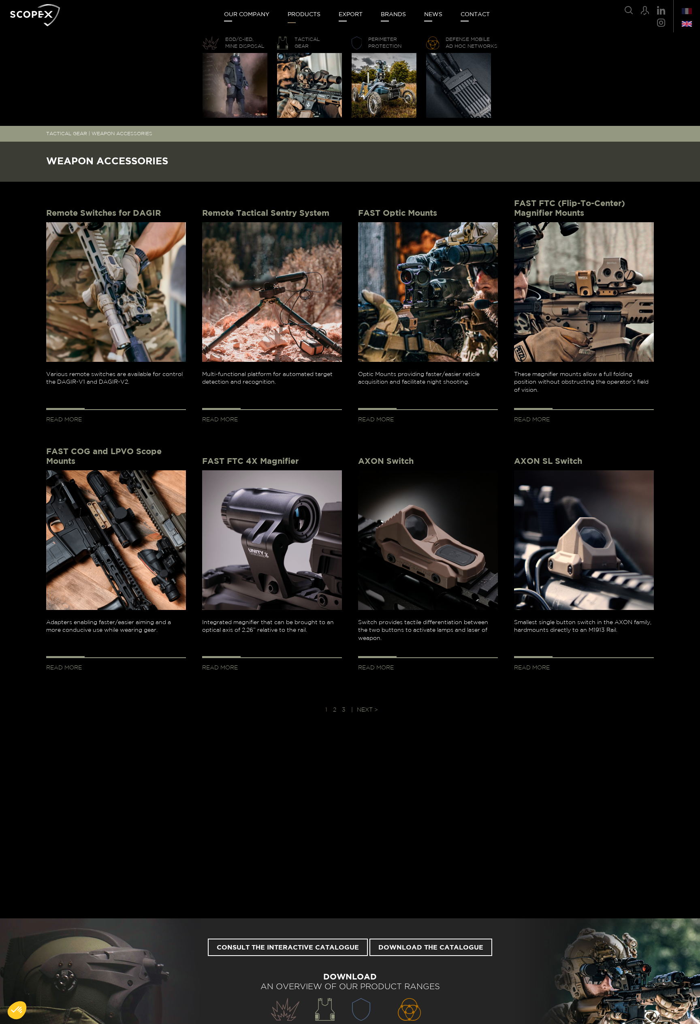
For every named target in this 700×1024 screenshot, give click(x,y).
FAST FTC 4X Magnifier (250, 461)
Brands (393, 14)
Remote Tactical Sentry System (265, 213)
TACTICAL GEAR (66, 133)
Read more (64, 420)
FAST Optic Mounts (397, 213)
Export (351, 14)
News (433, 14)
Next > (367, 710)
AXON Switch (386, 461)
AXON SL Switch (548, 461)
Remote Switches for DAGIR (103, 213)
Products (304, 14)
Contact (475, 14)
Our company (246, 14)
